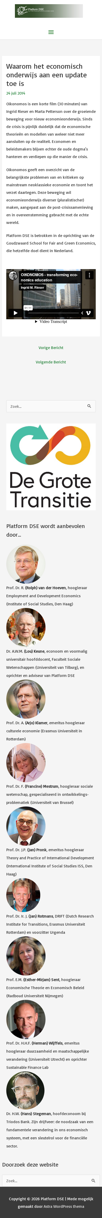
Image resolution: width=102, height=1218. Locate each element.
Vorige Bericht (51, 347)
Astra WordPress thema (64, 1206)
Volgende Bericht (51, 361)
